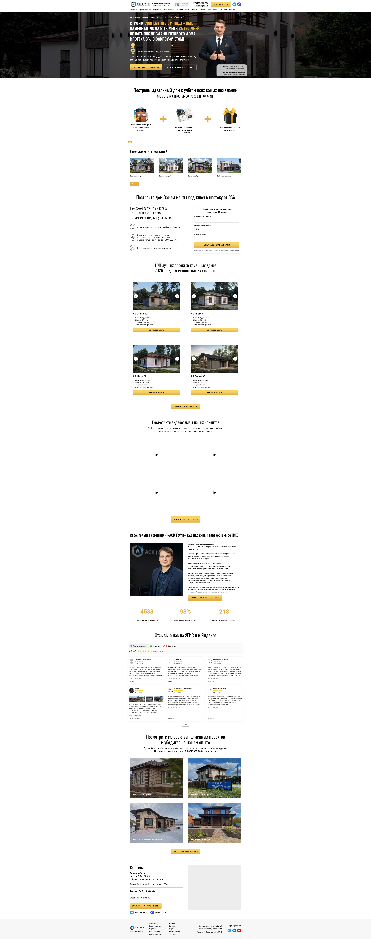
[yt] (239, 930)
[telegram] (234, 4)
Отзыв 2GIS (132, 681)
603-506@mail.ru (142, 898)
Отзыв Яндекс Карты (135, 718)
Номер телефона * (201, 234)
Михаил (137, 688)
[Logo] (140, 4)
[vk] (234, 930)
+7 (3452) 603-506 (200, 3)
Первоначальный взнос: (203, 225)
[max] (239, 4)
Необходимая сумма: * (202, 216)
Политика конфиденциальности (210, 929)
